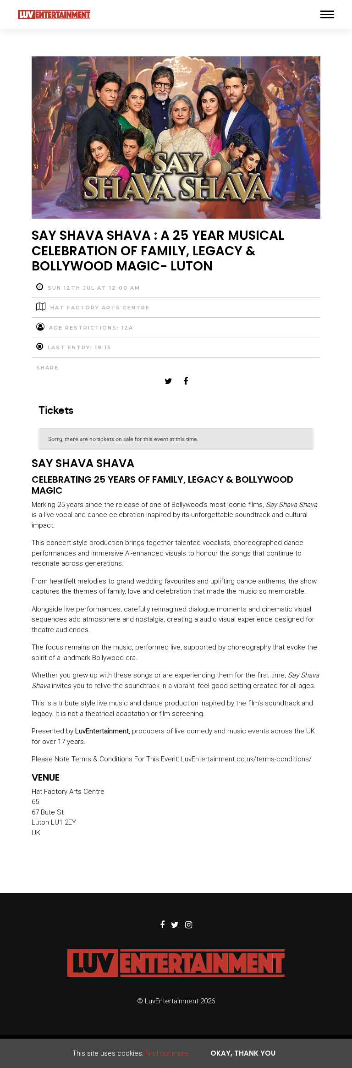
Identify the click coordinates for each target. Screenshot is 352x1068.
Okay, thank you (242, 1053)
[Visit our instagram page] (188, 925)
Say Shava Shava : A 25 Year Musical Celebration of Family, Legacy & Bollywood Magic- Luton (158, 250)
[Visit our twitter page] (168, 382)
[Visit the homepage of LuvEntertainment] (54, 14)
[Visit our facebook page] (185, 382)
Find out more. (167, 1053)
